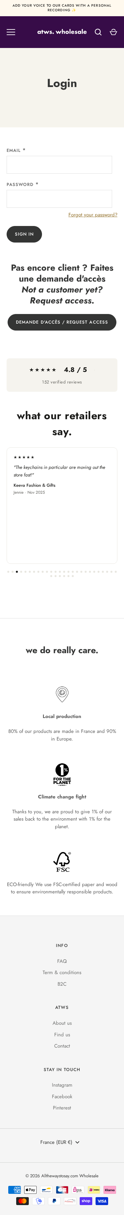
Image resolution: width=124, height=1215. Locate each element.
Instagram (62, 1085)
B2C (62, 984)
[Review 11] (51, 572)
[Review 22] (99, 572)
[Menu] (11, 32)
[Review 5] (25, 572)
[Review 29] (60, 576)
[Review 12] (56, 572)
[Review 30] (64, 576)
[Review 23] (103, 572)
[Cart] (113, 32)
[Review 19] (86, 572)
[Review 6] (30, 572)
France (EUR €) (56, 1142)
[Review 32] (73, 576)
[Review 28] (56, 576)
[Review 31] (68, 576)
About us (62, 1023)
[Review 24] (107, 572)
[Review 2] (13, 572)
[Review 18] (81, 572)
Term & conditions (62, 972)
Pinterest (62, 1107)
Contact (62, 1046)
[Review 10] (47, 572)
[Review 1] (8, 572)
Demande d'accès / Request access (62, 322)
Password (20, 184)
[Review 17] (77, 572)
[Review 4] (21, 572)
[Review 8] (38, 572)
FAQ (62, 961)
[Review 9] (43, 572)
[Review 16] (73, 572)
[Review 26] (116, 572)
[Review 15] (68, 572)
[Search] (98, 32)
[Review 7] (34, 572)
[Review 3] (17, 572)
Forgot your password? (92, 214)
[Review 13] (60, 572)
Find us (62, 1034)
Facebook (62, 1096)
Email (14, 150)
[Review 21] (94, 572)
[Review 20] (90, 572)
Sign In (24, 234)
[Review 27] (51, 576)
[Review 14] (64, 572)
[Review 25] (111, 572)
